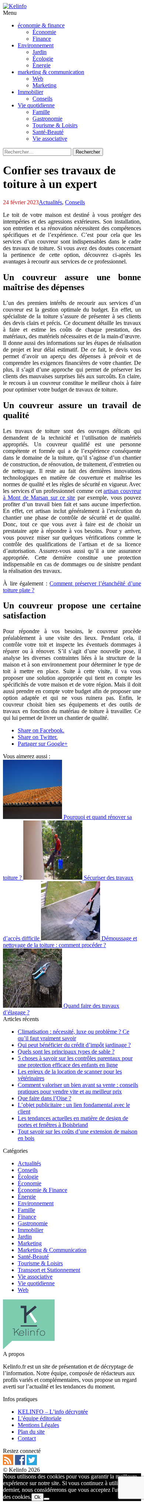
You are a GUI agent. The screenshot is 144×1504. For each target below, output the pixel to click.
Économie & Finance (42, 1190)
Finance (27, 1216)
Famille (26, 1210)
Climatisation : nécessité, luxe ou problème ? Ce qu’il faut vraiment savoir (73, 1034)
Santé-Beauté (33, 1256)
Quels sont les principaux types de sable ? (66, 1051)
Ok (37, 1497)
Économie (29, 1183)
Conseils (75, 202)
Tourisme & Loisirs (40, 1263)
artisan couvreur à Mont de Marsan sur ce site (72, 494)
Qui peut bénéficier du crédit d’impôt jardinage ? (74, 1045)
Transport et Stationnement (49, 1270)
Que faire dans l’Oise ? (44, 1098)
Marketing (30, 1243)
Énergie (27, 1197)
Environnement (36, 1203)
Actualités (50, 202)
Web (23, 1290)
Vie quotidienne (36, 1283)
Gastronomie (33, 1223)
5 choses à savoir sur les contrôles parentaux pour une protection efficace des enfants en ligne (75, 1061)
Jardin (25, 1236)
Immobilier (30, 1230)
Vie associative (35, 1276)
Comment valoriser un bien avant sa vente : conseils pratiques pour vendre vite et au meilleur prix (78, 1088)
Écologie (28, 1177)
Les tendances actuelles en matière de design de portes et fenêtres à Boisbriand (73, 1121)
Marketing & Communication (52, 1250)
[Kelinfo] (15, 6)
